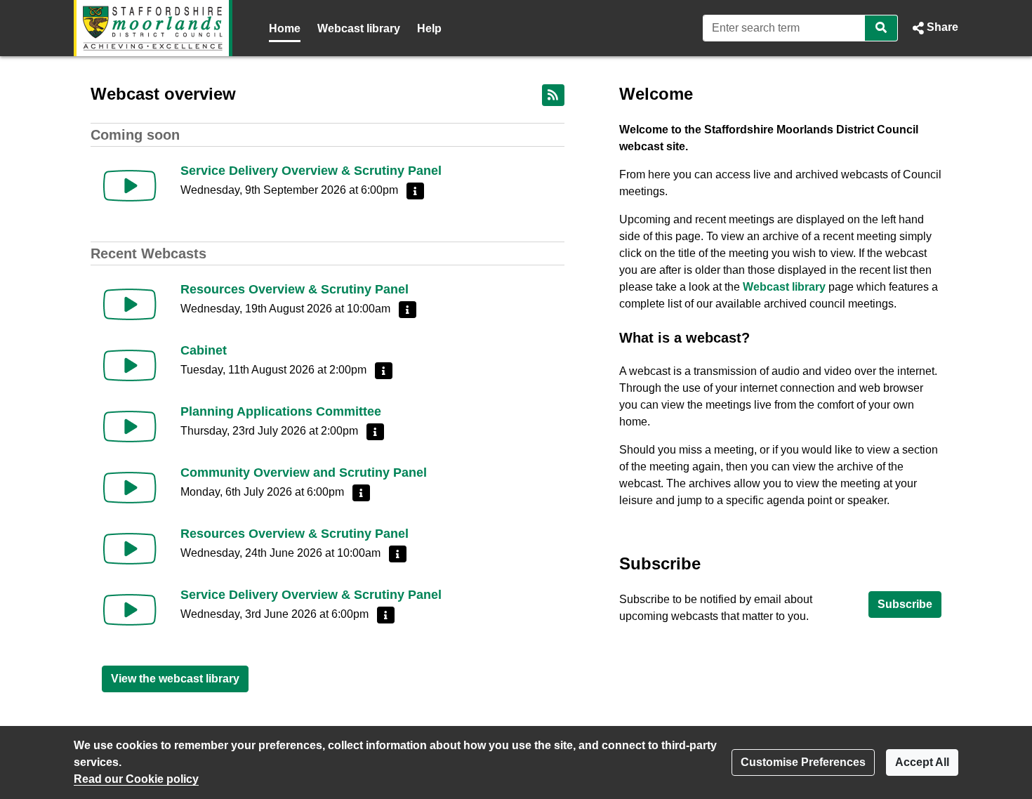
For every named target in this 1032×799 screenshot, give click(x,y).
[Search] (881, 28)
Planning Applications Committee (280, 411)
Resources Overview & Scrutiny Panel (294, 289)
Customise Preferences (803, 762)
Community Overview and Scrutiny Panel (303, 472)
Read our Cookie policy (136, 779)
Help (429, 28)
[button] (933, 28)
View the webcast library (175, 679)
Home (284, 28)
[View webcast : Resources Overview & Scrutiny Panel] (130, 304)
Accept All (922, 762)
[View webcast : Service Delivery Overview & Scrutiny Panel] (130, 186)
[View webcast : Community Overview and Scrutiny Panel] (130, 487)
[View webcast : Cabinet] (130, 365)
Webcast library (358, 28)
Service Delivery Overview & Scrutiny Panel (311, 171)
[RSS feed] (553, 95)
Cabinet (203, 350)
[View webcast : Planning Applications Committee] (130, 426)
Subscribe (905, 604)
